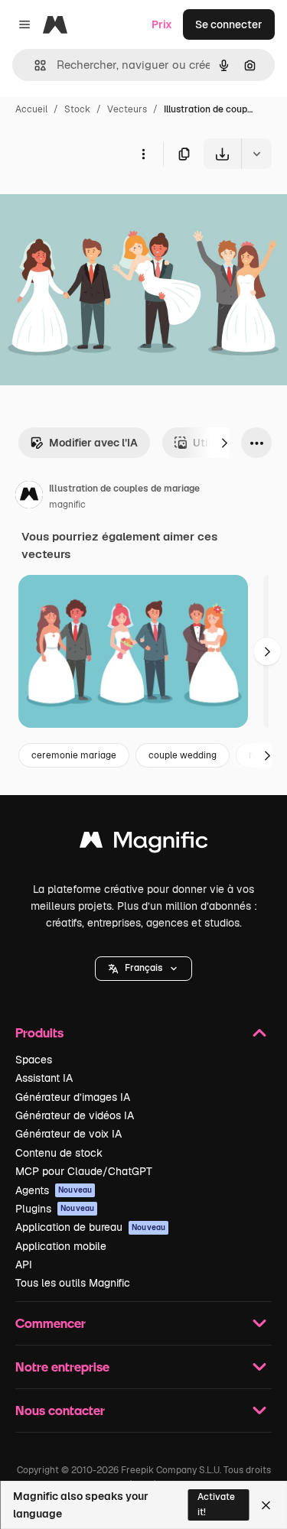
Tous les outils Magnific (72, 1283)
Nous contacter (60, 1410)
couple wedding (182, 755)
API (23, 1264)
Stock (77, 109)
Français (143, 968)
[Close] (266, 1505)
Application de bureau (90, 1227)
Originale (101, 204)
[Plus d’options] (143, 153)
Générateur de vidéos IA (74, 1115)
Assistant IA (44, 1078)
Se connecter (229, 24)
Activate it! (216, 1504)
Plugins (54, 1209)
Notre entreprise (62, 1367)
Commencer (50, 1323)
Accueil (31, 109)
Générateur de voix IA (68, 1134)
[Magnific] (144, 843)
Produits (39, 1032)
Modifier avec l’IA (93, 443)
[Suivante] (224, 442)
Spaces (33, 1059)
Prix (162, 24)
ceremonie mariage (73, 755)
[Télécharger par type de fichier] (256, 153)
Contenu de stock (59, 1153)
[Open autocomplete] (34, 65)
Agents (53, 1190)
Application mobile (60, 1246)
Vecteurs (127, 109)
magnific (67, 504)
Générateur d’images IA (72, 1097)
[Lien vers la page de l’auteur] (29, 497)
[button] (143, 968)
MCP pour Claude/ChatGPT (83, 1171)
